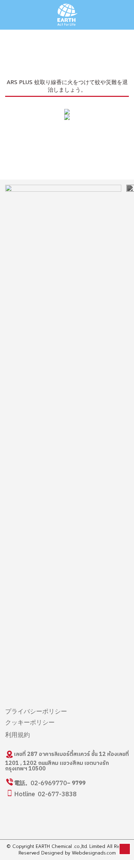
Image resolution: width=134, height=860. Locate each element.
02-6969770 (49, 783)
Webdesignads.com (94, 853)
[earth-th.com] (67, 15)
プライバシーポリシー (36, 712)
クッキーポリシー (30, 723)
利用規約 (17, 735)
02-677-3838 (57, 794)
